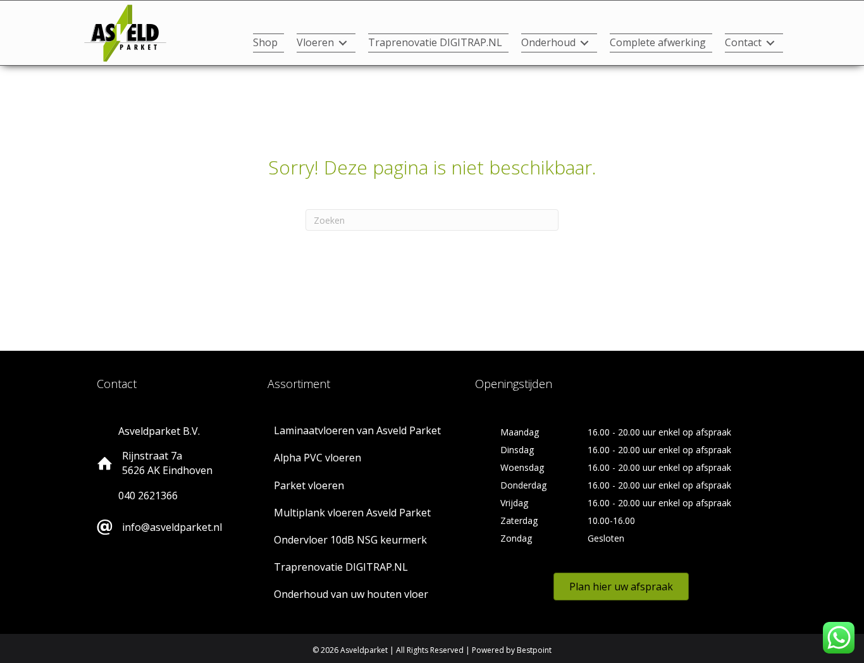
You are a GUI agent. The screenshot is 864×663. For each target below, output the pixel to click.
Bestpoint (534, 650)
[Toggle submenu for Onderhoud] (584, 43)
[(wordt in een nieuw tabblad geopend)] (125, 32)
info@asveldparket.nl (172, 527)
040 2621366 (148, 495)
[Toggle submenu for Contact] (770, 43)
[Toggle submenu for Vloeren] (342, 43)
